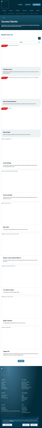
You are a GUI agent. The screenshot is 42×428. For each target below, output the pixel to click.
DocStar (23, 400)
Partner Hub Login (4, 397)
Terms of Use (24, 407)
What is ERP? (3, 408)
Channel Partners (4, 395)
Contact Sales (3, 387)
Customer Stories (11, 13)
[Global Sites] (20, 5)
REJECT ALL (26, 424)
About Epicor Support (25, 382)
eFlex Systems (24, 399)
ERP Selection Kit (4, 409)
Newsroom (3, 384)
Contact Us (28, 4)
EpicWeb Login (24, 386)
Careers (2, 383)
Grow (23, 395)
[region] (20, 422)
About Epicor (3, 382)
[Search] (39, 38)
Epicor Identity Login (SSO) (26, 387)
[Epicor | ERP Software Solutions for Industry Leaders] (5, 4)
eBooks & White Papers (20, 13)
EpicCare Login (24, 383)
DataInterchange (25, 397)
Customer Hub (36, 4)
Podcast (35, 13)
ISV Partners (3, 396)
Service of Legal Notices (26, 412)
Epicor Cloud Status (25, 388)
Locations (3, 386)
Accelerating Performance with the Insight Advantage (10, 411)
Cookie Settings (25, 409)
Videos (31, 13)
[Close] (37, 418)
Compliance (24, 411)
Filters (21, 42)
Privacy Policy (24, 408)
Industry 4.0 (3, 407)
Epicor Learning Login (25, 384)
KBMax (23, 396)
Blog (5, 13)
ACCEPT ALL (34, 424)
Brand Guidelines (4, 388)
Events (27, 13)
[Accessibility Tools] (22, 5)
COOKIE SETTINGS (7, 424)
